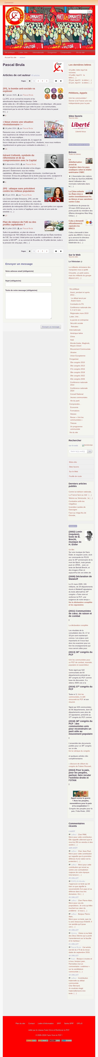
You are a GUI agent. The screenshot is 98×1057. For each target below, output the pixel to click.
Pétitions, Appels (78, 93)
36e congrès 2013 (77, 366)
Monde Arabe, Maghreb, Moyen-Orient (80, 344)
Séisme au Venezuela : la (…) (81, 498)
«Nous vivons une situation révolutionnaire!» (18, 123)
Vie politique (10, 52)
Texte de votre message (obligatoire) (21, 290)
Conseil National (76, 394)
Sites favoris (74, 467)
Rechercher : (74, 8)
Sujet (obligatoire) (13, 281)
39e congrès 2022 (77, 376)
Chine (72, 337)
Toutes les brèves (75, 154)
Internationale (38, 52)
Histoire (73, 414)
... (69, 106)
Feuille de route (75, 476)
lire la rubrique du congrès (79, 751)
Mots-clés (73, 462)
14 (6, 149)
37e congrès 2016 (77, 369)
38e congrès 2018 (77, 372)
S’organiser (52, 52)
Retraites (74, 327)
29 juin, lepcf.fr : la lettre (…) (80, 80)
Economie (74, 407)
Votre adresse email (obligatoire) (19, 271)
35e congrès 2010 (77, 362)
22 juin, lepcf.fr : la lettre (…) (80, 83)
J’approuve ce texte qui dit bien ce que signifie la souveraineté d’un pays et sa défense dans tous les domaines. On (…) (80, 889)
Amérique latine (76, 333)
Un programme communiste (76, 427)
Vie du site (80, 52)
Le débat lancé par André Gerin (78, 299)
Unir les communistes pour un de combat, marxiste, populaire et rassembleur (80, 662)
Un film (71, 550)
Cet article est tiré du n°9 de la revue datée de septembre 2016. (80, 949)
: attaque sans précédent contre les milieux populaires (19, 189)
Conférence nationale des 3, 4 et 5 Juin (80, 308)
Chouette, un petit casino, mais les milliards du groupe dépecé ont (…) (80, 275)
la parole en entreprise (79, 320)
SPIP (59, 1023)
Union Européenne (77, 356)
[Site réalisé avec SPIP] (67, 1041)
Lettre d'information (46, 1023)
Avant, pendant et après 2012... (80, 293)
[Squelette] (55, 1041)
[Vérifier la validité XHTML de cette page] (31, 1041)
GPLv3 (79, 1023)
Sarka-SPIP (69, 1023)
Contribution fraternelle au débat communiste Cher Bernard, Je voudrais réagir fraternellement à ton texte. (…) (78, 985)
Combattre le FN (77, 304)
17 (6, 216)
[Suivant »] (61, 81)
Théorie (73, 423)
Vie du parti (74, 401)
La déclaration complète (78, 625)
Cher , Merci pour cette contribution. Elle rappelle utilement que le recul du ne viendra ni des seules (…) (81, 839)
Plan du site (20, 1023)
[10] (56, 81)
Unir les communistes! (78, 98)
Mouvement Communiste (80, 349)
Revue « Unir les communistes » (77, 418)
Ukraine (73, 352)
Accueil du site (10, 57)
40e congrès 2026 (77, 379)
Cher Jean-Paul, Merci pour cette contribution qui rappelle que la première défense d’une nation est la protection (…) (80, 856)
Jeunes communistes (78, 397)
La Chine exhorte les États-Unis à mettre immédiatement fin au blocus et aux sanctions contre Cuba (80, 196)
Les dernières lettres (80, 65)
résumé (72, 702)
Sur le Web (73, 471)
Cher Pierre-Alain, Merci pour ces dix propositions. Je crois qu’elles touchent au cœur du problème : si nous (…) (81, 905)
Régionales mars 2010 (79, 313)
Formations (74, 411)
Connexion (9, 3)
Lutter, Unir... (24, 52)
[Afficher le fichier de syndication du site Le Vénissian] (81, 262)
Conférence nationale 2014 (79, 383)
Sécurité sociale (76, 323)
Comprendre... (66, 52)
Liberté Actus (80, 131)
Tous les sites (73, 118)
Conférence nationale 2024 (79, 389)
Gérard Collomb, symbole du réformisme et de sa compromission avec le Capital (19, 158)
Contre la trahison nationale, (80, 492)
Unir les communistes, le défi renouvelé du (77, 696)
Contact (31, 1023)
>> (90, 12)
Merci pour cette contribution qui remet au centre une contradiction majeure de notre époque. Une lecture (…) (80, 870)
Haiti (72, 340)
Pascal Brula (28, 95)
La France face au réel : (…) (80, 495)
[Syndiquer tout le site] (43, 1041)
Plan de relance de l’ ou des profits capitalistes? (19, 223)
